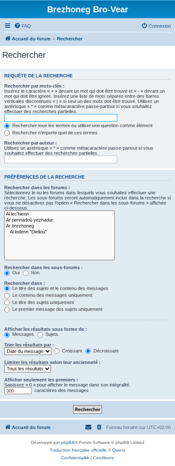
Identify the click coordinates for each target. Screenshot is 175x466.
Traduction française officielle (78, 450)
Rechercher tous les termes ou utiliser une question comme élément (81, 125)
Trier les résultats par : (29, 344)
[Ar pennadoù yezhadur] (59, 220)
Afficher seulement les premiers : (41, 379)
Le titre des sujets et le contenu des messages (59, 288)
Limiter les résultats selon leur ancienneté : (52, 362)
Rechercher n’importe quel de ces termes (54, 132)
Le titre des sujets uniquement (42, 302)
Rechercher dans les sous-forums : (43, 267)
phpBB (68, 442)
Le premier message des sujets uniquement (56, 309)
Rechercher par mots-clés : (34, 85)
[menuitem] (22, 26)
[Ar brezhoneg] (59, 226)
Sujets (51, 334)
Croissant (71, 350)
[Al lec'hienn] (59, 214)
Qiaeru (118, 450)
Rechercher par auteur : (30, 142)
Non (35, 272)
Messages (22, 334)
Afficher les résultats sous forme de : (45, 329)
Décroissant (105, 350)
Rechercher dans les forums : (37, 187)
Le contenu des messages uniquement (51, 295)
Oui (15, 272)
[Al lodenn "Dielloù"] (59, 232)
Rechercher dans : (24, 283)
